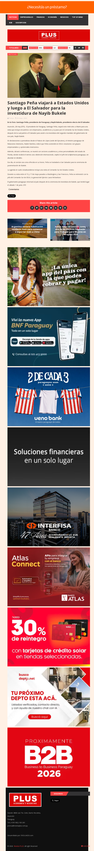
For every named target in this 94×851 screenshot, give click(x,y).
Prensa (11, 118)
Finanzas (41, 17)
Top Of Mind (77, 17)
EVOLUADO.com (27, 835)
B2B (10, 23)
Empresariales (26, 17)
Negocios (64, 17)
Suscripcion (21, 23)
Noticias (13, 17)
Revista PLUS (19, 846)
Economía (52, 17)
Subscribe (86, 846)
